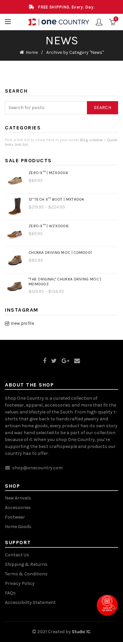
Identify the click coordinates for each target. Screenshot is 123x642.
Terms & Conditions (26, 574)
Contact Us (17, 555)
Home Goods (18, 526)
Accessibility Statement (30, 602)
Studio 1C (81, 631)
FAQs (10, 593)
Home (32, 52)
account (99, 22)
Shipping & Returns (26, 564)
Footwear (15, 517)
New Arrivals (18, 498)
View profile (22, 323)
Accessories (18, 507)
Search (102, 107)
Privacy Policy (19, 583)
